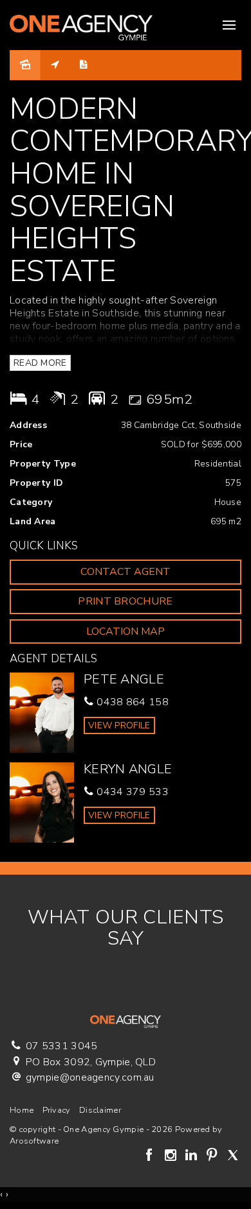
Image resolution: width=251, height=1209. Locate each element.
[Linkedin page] (192, 1156)
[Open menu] (229, 25)
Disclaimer (100, 1110)
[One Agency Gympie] (81, 24)
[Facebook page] (151, 1156)
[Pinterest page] (213, 1156)
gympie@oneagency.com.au (90, 1077)
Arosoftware (34, 1141)
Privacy (56, 1110)
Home (21, 1110)
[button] (125, 601)
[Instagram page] (172, 1156)
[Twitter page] (232, 1156)
